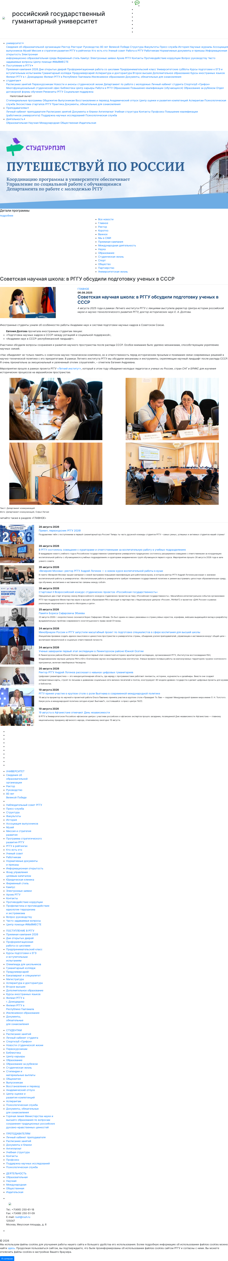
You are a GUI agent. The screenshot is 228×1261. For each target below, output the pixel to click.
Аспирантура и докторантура (113, 73)
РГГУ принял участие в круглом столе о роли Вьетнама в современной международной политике (99, 693)
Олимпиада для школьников (23, 964)
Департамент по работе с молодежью (127, 84)
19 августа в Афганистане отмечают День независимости (74, 712)
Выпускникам (66, 100)
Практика (58, 104)
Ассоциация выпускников (22, 823)
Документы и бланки (85, 111)
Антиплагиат (106, 111)
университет (14, 43)
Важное (102, 234)
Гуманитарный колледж (56, 73)
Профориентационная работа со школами (93, 69)
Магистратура (15, 979)
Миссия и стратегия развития (50, 50)
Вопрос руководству (194, 58)
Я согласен (7, 1258)
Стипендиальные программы (24, 100)
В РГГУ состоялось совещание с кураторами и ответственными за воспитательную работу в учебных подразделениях (112, 549)
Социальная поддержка (78, 91)
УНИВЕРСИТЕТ (15, 771)
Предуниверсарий (83, 73)
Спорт (102, 260)
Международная (49, 122)
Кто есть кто (100, 50)
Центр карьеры (85, 87)
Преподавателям (17, 107)
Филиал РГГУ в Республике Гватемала (67, 76)
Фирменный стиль (68, 58)
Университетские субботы (173, 69)
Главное (103, 223)
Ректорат (77, 46)
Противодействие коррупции (162, 58)
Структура (136, 46)
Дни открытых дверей (52, 69)
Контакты (137, 58)
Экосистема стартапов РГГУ (33, 104)
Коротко (103, 230)
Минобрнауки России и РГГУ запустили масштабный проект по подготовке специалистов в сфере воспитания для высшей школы (119, 632)
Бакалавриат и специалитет (23, 975)
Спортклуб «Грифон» (197, 84)
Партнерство (106, 267)
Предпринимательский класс (138, 69)
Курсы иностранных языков (207, 73)
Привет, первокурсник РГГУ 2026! (60, 530)
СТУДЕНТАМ (14, 1030)
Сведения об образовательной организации (33, 46)
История (183, 46)
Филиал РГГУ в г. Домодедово (24, 76)
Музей (27, 50)
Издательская (87, 122)
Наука (102, 249)
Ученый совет (116, 50)
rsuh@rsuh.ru (22, 1217)
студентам (13, 80)
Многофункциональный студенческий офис (33, 87)
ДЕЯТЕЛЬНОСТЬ (16, 1173)
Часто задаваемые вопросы (23, 920)
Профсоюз (157, 111)
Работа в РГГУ (134, 50)
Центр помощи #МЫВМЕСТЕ (51, 61)
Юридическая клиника (20, 879)
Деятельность (15, 119)
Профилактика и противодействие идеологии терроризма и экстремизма (27, 909)
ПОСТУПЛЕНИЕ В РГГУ (20, 930)
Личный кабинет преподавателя (26, 111)
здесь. (12, 1248)
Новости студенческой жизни (24, 1045)
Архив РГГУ (124, 58)
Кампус (84, 58)
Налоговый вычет (21, 96)
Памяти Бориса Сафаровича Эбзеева (62, 613)
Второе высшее (142, 73)
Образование (122, 87)
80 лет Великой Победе (114, 46)
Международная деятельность (117, 245)
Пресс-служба (168, 46)
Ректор (65, 46)
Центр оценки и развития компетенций (163, 100)
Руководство (91, 46)
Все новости (106, 219)
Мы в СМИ (104, 238)
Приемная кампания (110, 241)
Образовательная (17, 122)
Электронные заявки (103, 58)
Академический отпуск (124, 100)
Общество (104, 264)
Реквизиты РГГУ (53, 91)
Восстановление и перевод (92, 100)
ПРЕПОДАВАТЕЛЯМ (18, 1133)
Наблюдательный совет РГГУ (24, 804)
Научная (33, 122)
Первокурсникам (42, 84)
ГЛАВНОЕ (83, 288)
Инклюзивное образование (108, 76)
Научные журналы (201, 46)
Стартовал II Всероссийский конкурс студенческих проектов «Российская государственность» (98, 592)
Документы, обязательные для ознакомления (153, 76)
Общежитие (50, 100)
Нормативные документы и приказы (182, 50)
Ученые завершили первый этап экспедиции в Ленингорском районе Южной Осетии (91, 651)
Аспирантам (196, 100)
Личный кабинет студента (167, 84)
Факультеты (151, 46)
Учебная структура (126, 111)
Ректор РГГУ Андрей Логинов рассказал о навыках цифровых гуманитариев (86, 672)
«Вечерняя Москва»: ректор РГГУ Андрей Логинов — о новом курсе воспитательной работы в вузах (101, 570)
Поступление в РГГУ (19, 65)
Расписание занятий (18, 84)
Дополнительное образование (171, 73)
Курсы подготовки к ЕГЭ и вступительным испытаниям (21, 956)
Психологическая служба (101, 115)
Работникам (151, 50)
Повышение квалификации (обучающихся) (156, 87)
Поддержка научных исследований (63, 115)
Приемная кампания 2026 (22, 69)
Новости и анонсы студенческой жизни (78, 84)
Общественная (69, 122)
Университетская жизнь (113, 271)
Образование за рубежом (199, 87)
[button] (17, 174)
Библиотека (67, 87)
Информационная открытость (24, 868)
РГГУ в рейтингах (80, 50)
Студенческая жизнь (111, 256)
